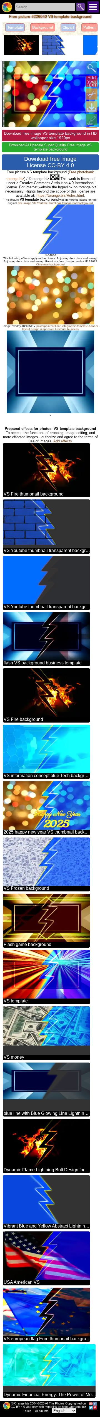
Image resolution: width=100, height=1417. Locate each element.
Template (15, 27)
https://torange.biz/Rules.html (60, 195)
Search (80, 7)
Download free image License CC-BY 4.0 (50, 162)
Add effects (62, 441)
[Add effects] (91, 119)
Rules (27, 1411)
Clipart (68, 27)
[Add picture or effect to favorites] (8, 68)
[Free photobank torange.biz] (7, 7)
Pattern (89, 27)
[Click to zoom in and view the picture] (91, 68)
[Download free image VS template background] (91, 106)
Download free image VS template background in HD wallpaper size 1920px (50, 135)
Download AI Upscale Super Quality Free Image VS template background (50, 147)
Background (42, 27)
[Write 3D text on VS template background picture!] (91, 81)
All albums (42, 1411)
